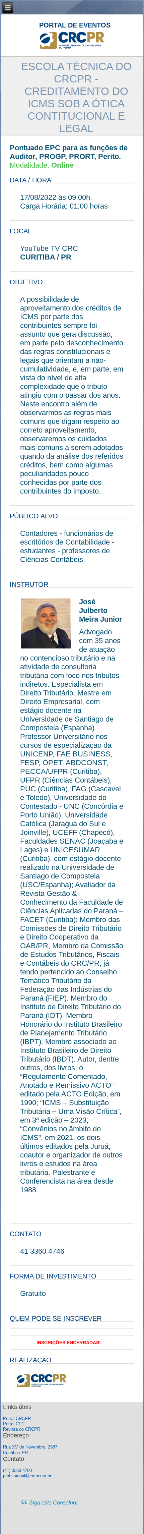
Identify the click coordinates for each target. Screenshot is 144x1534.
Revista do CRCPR (21, 1429)
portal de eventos (75, 25)
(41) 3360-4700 (17, 1470)
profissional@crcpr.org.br (27, 1475)
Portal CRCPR (17, 1418)
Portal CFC (13, 1423)
